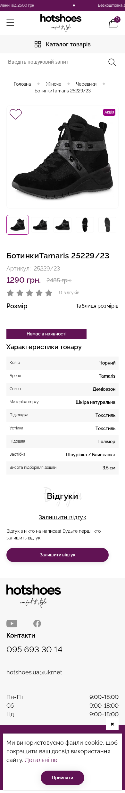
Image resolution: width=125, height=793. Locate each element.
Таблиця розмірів (97, 306)
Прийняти (62, 777)
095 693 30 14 (34, 649)
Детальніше (41, 760)
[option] (17, 225)
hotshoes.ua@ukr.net (34, 672)
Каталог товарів (68, 44)
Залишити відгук (62, 517)
